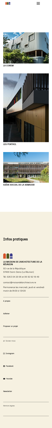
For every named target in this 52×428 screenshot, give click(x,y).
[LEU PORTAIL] (26, 107)
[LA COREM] (26, 47)
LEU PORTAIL (9, 144)
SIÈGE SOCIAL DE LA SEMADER (19, 185)
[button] (38, 3)
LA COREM (8, 66)
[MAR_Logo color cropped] (7, 3)
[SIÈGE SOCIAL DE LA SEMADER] (26, 167)
